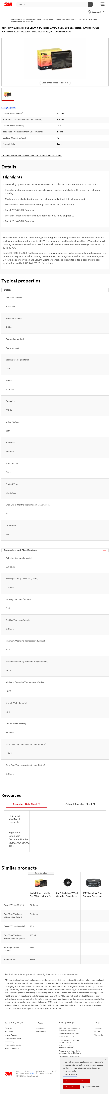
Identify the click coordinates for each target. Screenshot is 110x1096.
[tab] (26, 804)
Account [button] (97, 12)
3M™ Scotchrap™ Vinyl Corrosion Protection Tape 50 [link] (67, 895)
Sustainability (9, 1042)
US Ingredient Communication (69, 1056)
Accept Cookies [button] (72, 1087)
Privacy (27, 1071)
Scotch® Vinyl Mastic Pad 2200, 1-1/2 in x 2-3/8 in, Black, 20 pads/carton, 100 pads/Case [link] (40, 895)
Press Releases (41, 1032)
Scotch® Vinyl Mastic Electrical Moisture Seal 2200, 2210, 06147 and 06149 (15, 819)
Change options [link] (8, 108)
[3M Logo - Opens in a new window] (8, 4)
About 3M (8, 1028)
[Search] (90, 4)
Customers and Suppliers (13, 1038)
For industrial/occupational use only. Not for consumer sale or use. (31, 156)
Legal (17, 1071)
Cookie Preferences (46, 1073)
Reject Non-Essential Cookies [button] (77, 1081)
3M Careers (9, 1032)
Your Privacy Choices (22, 1073)
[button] (90, 1087)
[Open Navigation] (102, 5)
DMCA (54, 1071)
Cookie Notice (70, 1074)
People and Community (13, 1045)
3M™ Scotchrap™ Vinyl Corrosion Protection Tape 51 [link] (93, 895)
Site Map (97, 1032)
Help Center (98, 1028)
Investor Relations (11, 1035)
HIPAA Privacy (41, 1071)
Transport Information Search (69, 1034)
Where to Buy (99, 1035)
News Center (40, 1028)
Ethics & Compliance (12, 1049)
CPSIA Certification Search (68, 1037)
